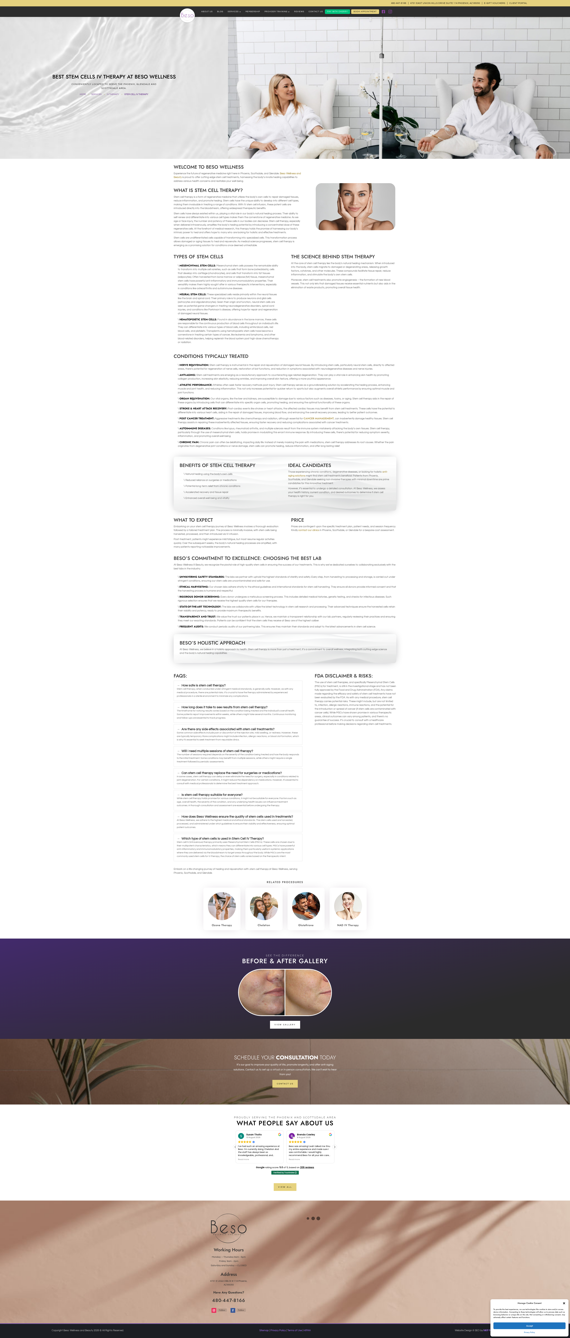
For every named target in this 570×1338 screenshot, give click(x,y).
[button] (564, 1303)
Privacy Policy (529, 1332)
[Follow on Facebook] (233, 1310)
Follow (222, 1310)
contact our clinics (308, 530)
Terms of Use (294, 1330)
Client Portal (518, 3)
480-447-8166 (398, 3)
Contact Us (285, 1084)
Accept (529, 1325)
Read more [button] (243, 1159)
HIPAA (307, 1330)
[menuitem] (207, 11)
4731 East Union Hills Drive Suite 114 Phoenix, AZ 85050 (445, 3)
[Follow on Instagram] (214, 1310)
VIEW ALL (285, 1187)
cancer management (319, 418)
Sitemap (264, 1330)
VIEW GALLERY (285, 1024)
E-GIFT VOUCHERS (494, 3)
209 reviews (307, 1167)
